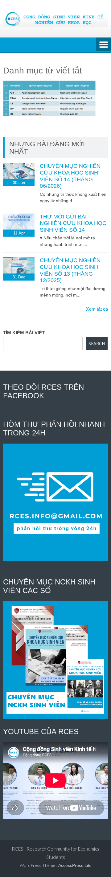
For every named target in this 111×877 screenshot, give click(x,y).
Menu (103, 44)
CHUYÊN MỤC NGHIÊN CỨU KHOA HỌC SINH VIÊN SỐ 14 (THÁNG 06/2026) (70, 176)
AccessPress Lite (75, 865)
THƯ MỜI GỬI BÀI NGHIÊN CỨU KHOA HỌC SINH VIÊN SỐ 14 (73, 223)
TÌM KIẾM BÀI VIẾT (24, 332)
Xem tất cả (97, 309)
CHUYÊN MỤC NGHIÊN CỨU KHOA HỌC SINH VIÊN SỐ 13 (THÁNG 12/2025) (70, 270)
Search (96, 343)
